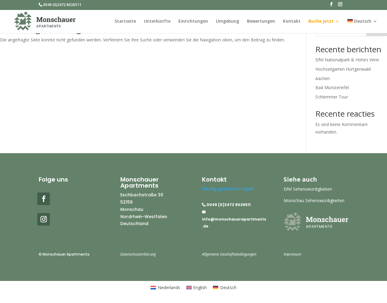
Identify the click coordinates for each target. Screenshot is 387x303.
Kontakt (292, 21)
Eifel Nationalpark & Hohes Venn (347, 60)
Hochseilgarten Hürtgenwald (343, 69)
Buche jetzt (320, 21)
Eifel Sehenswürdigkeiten (308, 189)
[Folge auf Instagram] (43, 219)
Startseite (125, 21)
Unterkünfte (157, 21)
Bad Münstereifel (332, 87)
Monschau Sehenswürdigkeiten (314, 200)
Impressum (292, 254)
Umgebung (227, 21)
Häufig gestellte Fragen (228, 189)
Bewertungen (261, 21)
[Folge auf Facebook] (43, 198)
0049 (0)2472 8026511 (61, 5)
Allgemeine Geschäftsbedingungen (229, 254)
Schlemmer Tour (331, 97)
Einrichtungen (193, 21)
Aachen (322, 78)
